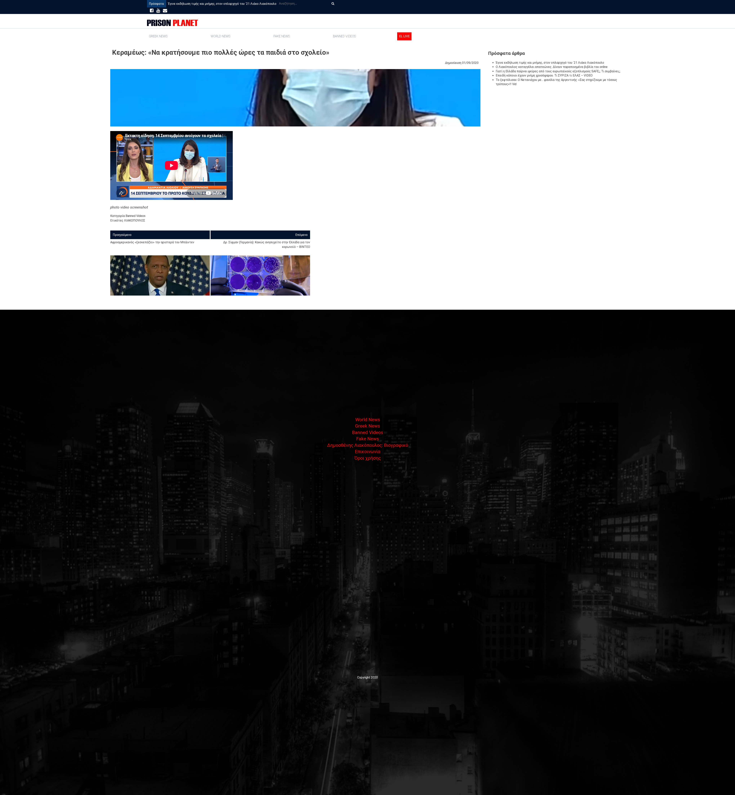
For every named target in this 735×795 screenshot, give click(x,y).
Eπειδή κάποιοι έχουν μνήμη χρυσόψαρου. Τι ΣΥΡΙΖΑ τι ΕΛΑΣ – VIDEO (544, 75)
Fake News (282, 36)
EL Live (404, 36)
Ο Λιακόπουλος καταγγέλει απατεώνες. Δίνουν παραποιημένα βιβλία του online (552, 67)
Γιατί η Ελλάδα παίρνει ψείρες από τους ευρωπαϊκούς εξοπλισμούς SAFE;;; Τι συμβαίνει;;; (558, 71)
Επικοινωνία (367, 451)
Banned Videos (344, 36)
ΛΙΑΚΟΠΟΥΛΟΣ (134, 220)
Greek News (158, 36)
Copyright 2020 (367, 677)
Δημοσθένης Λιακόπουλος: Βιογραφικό (367, 445)
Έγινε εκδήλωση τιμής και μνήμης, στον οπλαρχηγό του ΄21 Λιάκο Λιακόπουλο (222, 4)
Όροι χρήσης (367, 458)
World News (220, 36)
